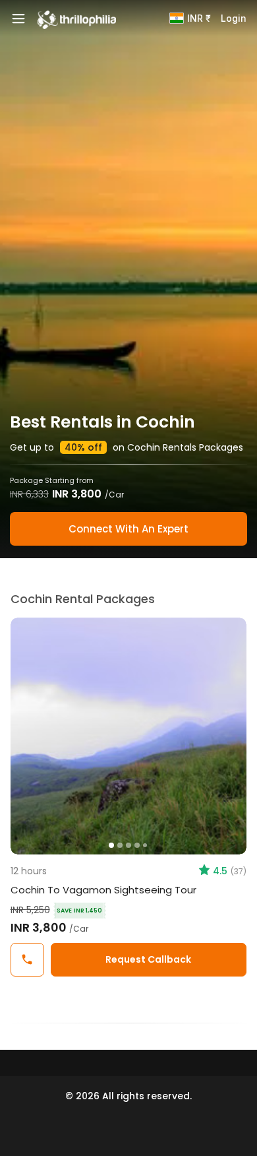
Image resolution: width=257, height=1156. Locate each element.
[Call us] (27, 960)
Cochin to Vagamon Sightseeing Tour (103, 890)
